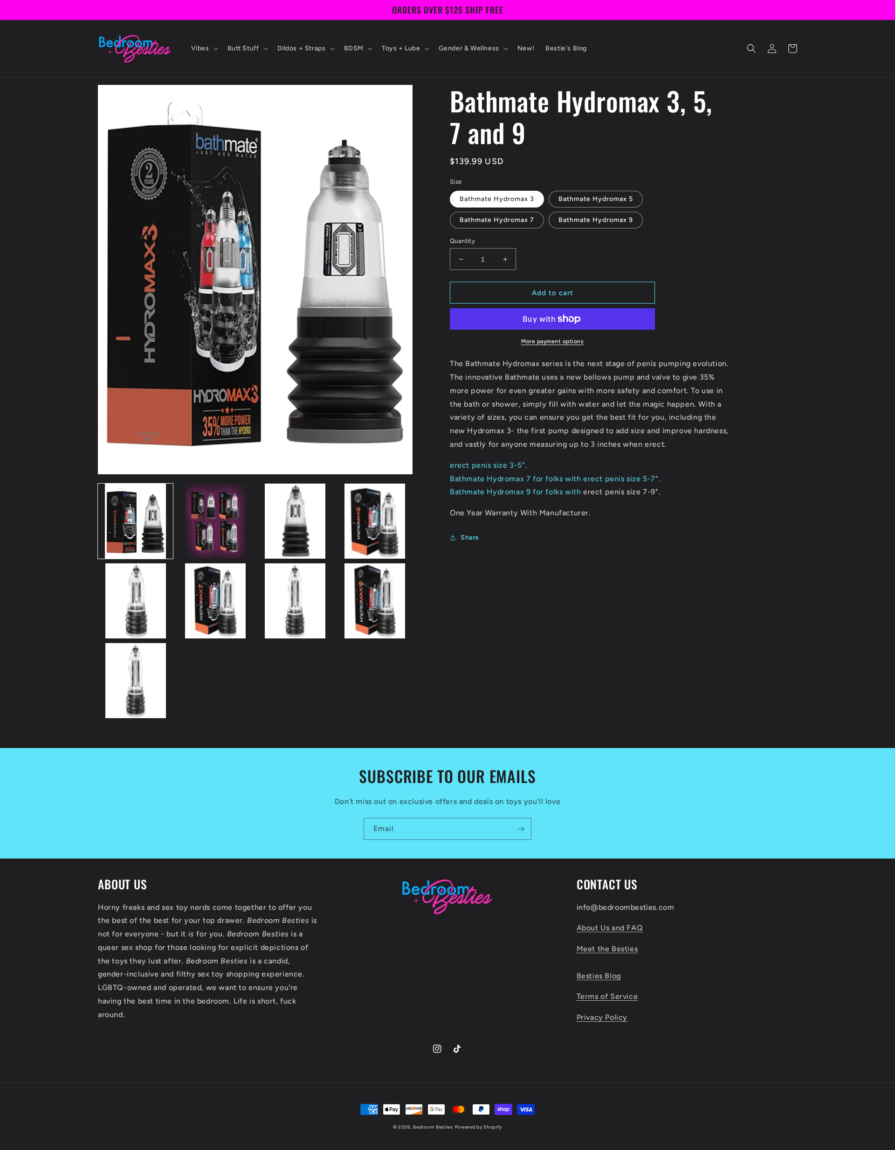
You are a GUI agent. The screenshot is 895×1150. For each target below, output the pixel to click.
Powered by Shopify (479, 1127)
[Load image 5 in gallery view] (135, 600)
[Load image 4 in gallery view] (375, 521)
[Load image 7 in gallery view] (295, 600)
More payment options (552, 341)
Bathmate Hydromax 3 (497, 199)
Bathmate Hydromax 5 (595, 199)
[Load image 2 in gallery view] (215, 521)
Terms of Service (607, 996)
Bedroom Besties (433, 1127)
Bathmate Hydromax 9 (595, 220)
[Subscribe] (520, 829)
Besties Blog (599, 975)
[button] (204, 48)
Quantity (462, 240)
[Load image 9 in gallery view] (135, 680)
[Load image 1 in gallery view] (135, 521)
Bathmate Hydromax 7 (497, 220)
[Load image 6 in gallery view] (215, 600)
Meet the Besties (607, 948)
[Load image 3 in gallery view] (295, 521)
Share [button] (470, 537)
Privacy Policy (602, 1017)
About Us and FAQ (610, 927)
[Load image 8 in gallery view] (375, 600)
